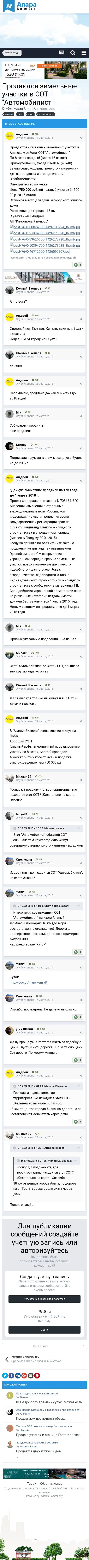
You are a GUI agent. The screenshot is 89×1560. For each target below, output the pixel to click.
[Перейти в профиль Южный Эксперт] (9, 290)
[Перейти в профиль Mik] (9, 414)
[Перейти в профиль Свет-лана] (9, 861)
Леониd (24, 1397)
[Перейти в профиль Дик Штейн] (9, 1030)
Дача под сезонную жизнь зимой (37, 1393)
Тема (31, 1483)
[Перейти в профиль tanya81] (9, 816)
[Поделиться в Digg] (18, 1375)
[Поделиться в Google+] (24, 1375)
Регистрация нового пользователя (44, 1299)
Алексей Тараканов (36, 1488)
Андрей (29, 109)
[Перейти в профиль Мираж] (9, 654)
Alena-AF (25, 1413)
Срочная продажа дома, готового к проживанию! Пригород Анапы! (50, 1409)
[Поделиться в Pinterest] (37, 1375)
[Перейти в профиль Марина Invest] (9, 1444)
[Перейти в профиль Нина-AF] (9, 1428)
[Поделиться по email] (31, 1375)
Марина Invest (28, 1446)
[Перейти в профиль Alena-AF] (9, 1411)
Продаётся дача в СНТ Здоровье (37, 1442)
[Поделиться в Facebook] (11, 1375)
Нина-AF (25, 1430)
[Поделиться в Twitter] (5, 1375)
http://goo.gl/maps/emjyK (28, 982)
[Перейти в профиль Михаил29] (9, 778)
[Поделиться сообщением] (81, 138)
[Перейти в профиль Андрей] (9, 136)
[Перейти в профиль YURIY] (9, 893)
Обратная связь (51, 1483)
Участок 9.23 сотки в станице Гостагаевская (44, 1426)
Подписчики (40, 1346)
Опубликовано (34, 137)
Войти (44, 1329)
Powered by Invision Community (44, 1496)
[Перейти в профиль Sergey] (9, 446)
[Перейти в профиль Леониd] (9, 1395)
